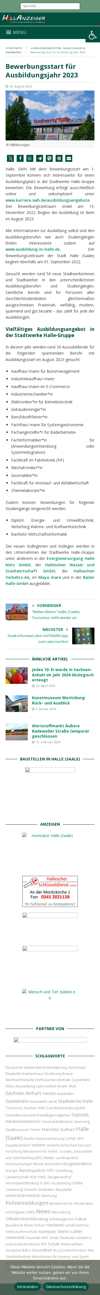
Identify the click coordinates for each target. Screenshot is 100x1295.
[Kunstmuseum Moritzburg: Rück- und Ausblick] (17, 703)
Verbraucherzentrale (53, 1079)
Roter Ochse (34, 1225)
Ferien (35, 1129)
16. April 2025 (45, 686)
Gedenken (46, 1189)
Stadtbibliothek (18, 1256)
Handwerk (55, 1225)
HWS (44, 1237)
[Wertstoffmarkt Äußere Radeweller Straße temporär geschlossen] (17, 731)
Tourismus (14, 1108)
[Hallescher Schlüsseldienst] (50, 903)
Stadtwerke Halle (75, 1101)
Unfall (71, 1138)
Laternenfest (46, 1086)
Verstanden (27, 1286)
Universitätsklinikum (57, 1121)
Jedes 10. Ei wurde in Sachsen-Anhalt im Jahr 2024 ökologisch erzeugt (63, 674)
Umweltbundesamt (21, 1115)
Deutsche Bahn (18, 1250)
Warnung (49, 1195)
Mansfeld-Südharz (58, 1129)
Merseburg (61, 1211)
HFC (50, 1170)
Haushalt (33, 1237)
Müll (72, 1086)
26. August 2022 (20, 86)
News (43, 1211)
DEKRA (77, 1183)
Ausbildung (61, 1183)
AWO (42, 1108)
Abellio (29, 1138)
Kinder (62, 1086)
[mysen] (50, 980)
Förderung (52, 1073)
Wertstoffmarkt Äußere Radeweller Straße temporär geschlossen (60, 730)
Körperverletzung (50, 1138)
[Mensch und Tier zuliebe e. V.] (50, 1017)
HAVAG (49, 1093)
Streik (54, 1237)
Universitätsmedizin (23, 1195)
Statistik (80, 1114)
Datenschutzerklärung (66, 1286)
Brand (67, 1073)
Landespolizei (67, 1157)
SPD (80, 1138)
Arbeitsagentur (61, 1219)
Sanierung (14, 1189)
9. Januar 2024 (46, 709)
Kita (91, 1250)
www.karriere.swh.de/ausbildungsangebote (47, 200)
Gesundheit (42, 1250)
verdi (53, 1101)
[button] (93, 35)
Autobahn (65, 1093)
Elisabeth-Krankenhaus (24, 1073)
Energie (12, 1170)
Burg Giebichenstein (70, 1250)
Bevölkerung (57, 1067)
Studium (30, 1108)
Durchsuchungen (19, 1164)
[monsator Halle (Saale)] (50, 867)
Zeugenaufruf (59, 1176)
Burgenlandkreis (77, 1163)
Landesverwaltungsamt (66, 1108)
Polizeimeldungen (27, 1202)
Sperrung (82, 1121)
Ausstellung (25, 1086)
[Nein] (93, 1277)
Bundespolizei (32, 1170)
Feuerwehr (38, 1101)
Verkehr (38, 1145)
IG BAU (45, 1183)
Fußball (81, 1219)
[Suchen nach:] (50, 5)
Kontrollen (53, 1164)
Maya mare (49, 577)
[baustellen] (50, 812)
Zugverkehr (81, 1079)
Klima (10, 1086)
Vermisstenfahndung (22, 1183)
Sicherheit (76, 1067)
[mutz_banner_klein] (50, 1044)
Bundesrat (14, 1225)
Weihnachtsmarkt (20, 1079)
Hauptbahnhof (18, 1145)
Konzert (84, 1145)
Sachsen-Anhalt (23, 1093)
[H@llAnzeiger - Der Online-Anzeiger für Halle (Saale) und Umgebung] (50, 23)
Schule (54, 1244)
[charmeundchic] (50, 937)
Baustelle (64, 1189)
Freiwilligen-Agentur (53, 1115)
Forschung (14, 1151)
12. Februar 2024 (48, 742)
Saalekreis (17, 1101)
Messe (38, 1164)
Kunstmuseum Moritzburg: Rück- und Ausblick (59, 700)
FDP (44, 1244)
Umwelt (30, 1189)
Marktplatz (47, 1231)
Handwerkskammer (23, 1121)
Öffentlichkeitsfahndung (27, 1218)
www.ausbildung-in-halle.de (33, 249)
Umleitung (64, 1170)
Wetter (49, 1157)
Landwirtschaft (17, 1177)
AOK (33, 1176)
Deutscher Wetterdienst (26, 1067)
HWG (42, 1177)
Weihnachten (72, 1244)
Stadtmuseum (17, 1129)
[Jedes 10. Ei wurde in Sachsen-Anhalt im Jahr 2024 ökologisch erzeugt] (17, 675)
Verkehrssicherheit (61, 1145)
